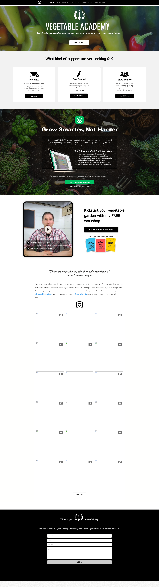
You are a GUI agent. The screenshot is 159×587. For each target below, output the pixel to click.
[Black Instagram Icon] (79, 304)
